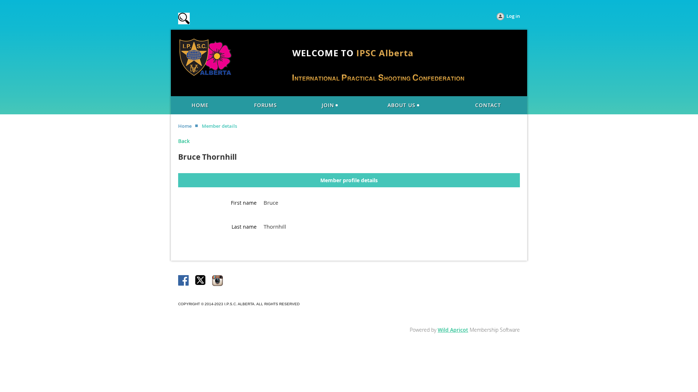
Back (184, 141)
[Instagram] (217, 281)
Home (185, 126)
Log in (513, 16)
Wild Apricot (453, 329)
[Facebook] (184, 281)
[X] (200, 281)
